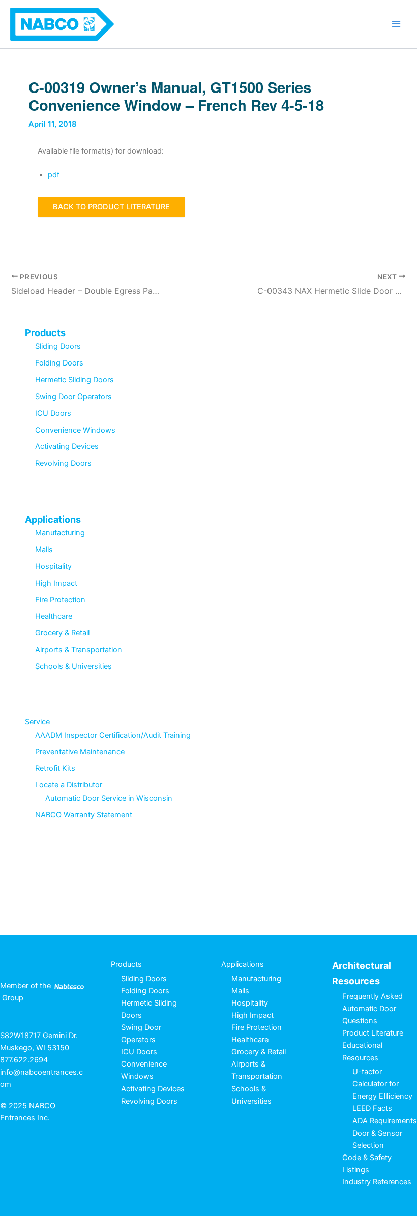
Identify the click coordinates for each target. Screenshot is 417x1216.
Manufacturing (60, 532)
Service (37, 721)
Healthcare (53, 616)
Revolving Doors (63, 463)
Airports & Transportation (78, 649)
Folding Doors (59, 363)
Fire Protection (60, 599)
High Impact (56, 583)
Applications (53, 519)
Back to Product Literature (111, 206)
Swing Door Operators (73, 396)
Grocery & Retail (62, 632)
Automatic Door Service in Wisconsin (108, 798)
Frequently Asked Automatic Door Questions (372, 1008)
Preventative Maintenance (80, 751)
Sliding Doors (58, 346)
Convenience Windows (75, 430)
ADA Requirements (384, 1121)
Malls (44, 549)
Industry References (376, 1182)
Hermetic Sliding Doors (74, 379)
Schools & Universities (73, 666)
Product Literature (372, 1033)
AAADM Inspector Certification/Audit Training (113, 735)
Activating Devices (67, 446)
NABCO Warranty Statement (83, 814)
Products (45, 332)
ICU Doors (53, 413)
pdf (53, 174)
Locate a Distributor (68, 784)
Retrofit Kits (55, 768)
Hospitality (53, 566)
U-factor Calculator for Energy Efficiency (382, 1084)
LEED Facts (372, 1108)
